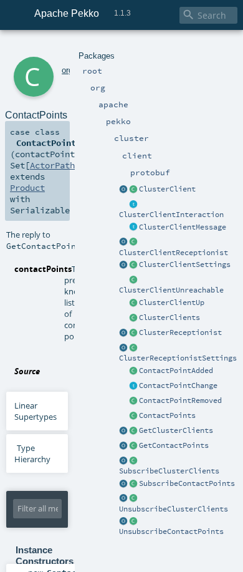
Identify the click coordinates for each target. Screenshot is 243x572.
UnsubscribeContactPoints (171, 531)
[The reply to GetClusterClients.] (133, 318)
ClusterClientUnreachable (171, 290)
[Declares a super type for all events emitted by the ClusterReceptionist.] (133, 205)
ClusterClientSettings (185, 264)
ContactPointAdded (176, 370)
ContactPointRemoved (180, 400)
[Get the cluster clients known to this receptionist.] (123, 431)
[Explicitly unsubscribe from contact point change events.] (123, 521)
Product (27, 187)
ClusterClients (169, 317)
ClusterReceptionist (180, 332)
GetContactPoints (174, 445)
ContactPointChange (178, 385)
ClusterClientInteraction (171, 214)
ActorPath (52, 165)
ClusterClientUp (171, 302)
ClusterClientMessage (182, 227)
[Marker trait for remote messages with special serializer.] (133, 228)
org (67, 70)
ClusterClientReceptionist (173, 252)
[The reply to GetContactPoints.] (133, 416)
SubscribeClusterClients (169, 471)
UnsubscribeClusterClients (173, 509)
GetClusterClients (176, 430)
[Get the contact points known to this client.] (123, 446)
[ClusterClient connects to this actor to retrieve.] (133, 333)
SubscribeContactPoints (187, 483)
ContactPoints (167, 415)
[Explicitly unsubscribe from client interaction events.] (123, 499)
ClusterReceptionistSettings (178, 358)
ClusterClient (167, 189)
